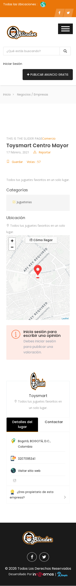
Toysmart (38, 395)
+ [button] (12, 240)
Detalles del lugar (22, 424)
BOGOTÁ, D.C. (40, 441)
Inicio (7, 94)
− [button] (12, 247)
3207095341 (26, 459)
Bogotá (23, 441)
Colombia (25, 446)
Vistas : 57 (34, 162)
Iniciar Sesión (12, 64)
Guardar (17, 162)
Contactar (54, 421)
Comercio (49, 138)
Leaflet (65, 318)
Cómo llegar (43, 240)
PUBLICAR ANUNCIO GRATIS (49, 74)
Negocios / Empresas (32, 94)
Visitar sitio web (29, 471)
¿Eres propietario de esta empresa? (31, 495)
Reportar (45, 152)
